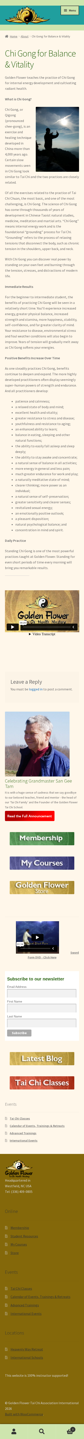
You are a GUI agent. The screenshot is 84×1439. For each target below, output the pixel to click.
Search (42, 1431)
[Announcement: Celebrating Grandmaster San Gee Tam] (42, 816)
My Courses (19, 1244)
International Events (23, 1140)
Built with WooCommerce (24, 1414)
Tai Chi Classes (20, 1118)
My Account (14, 1431)
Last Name (14, 1016)
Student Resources (24, 1236)
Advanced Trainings (23, 1133)
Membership (20, 1228)
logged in (36, 689)
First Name (14, 1001)
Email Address (16, 986)
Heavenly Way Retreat (27, 1349)
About (24, 36)
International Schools (27, 1357)
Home (13, 36)
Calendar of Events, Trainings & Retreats (37, 1126)
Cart (64, 1428)
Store (15, 1253)
